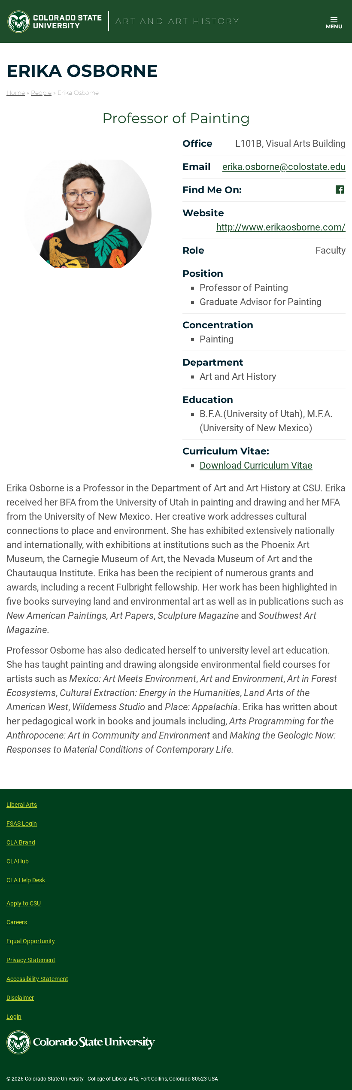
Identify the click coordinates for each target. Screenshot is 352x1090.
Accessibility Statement (37, 978)
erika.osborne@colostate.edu (284, 166)
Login (13, 1016)
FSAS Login (21, 823)
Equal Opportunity (30, 941)
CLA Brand (20, 842)
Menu (334, 26)
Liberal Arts (21, 804)
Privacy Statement (30, 960)
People (41, 93)
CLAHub (17, 861)
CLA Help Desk (25, 880)
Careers (16, 922)
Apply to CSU (23, 903)
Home (15, 93)
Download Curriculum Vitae (256, 465)
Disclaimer (20, 997)
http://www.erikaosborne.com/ (281, 227)
